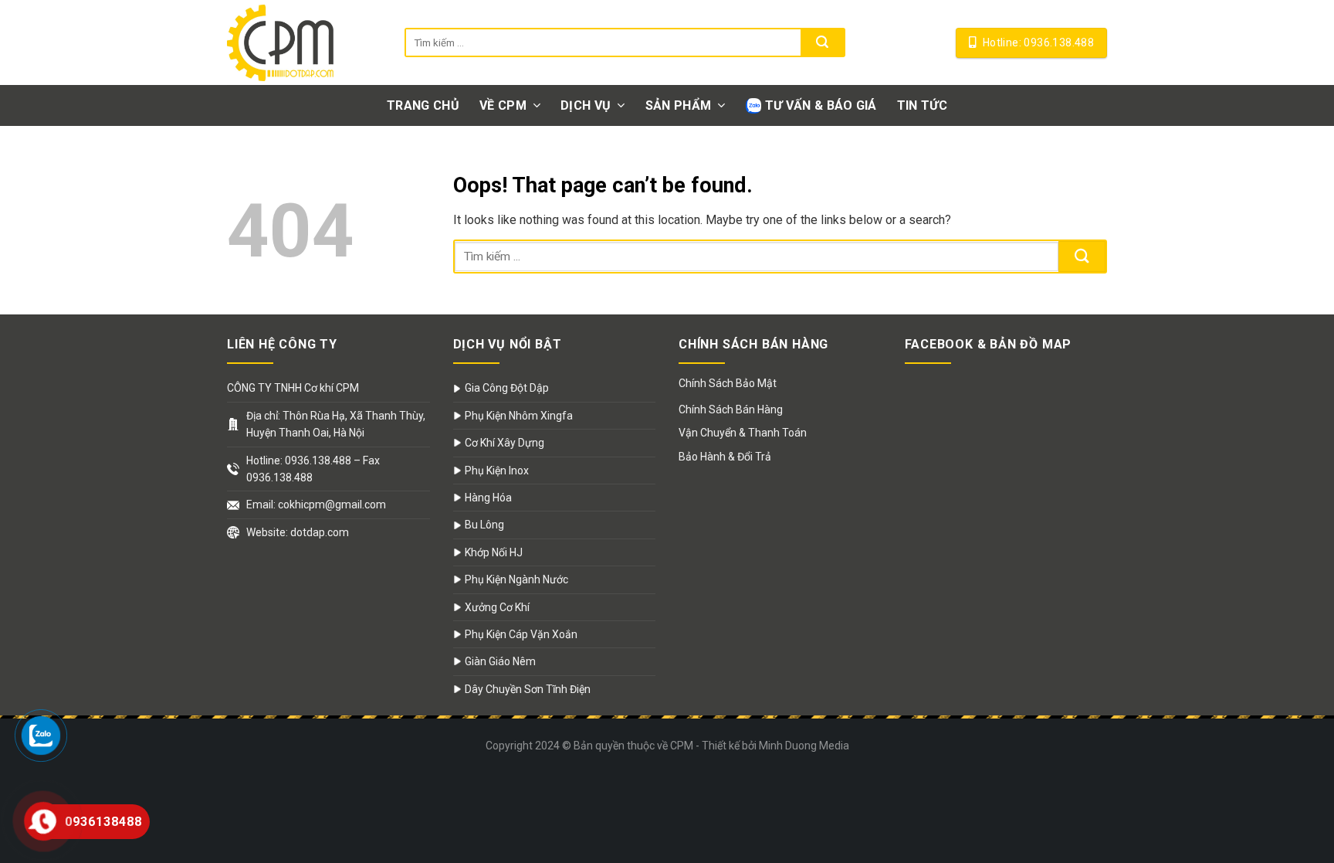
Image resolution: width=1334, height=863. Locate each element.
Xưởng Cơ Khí (497, 607)
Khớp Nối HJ (494, 552)
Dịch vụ (585, 105)
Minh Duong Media (804, 745)
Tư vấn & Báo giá (821, 105)
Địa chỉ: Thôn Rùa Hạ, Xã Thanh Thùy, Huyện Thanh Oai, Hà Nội (335, 424)
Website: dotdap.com (297, 532)
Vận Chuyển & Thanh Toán (743, 432)
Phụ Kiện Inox (497, 470)
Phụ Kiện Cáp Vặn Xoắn (521, 634)
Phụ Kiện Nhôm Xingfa (519, 415)
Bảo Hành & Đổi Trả (725, 456)
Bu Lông (484, 524)
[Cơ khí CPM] (304, 42)
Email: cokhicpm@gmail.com (316, 504)
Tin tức (922, 105)
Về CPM (502, 105)
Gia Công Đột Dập (507, 388)
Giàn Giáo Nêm (500, 661)
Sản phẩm (678, 105)
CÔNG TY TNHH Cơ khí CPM (293, 388)
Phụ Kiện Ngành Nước (516, 579)
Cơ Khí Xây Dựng (504, 443)
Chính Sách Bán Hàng (731, 409)
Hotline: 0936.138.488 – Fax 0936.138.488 (313, 469)
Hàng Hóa (488, 497)
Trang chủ (423, 105)
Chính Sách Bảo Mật (728, 383)
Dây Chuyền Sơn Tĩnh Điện (528, 689)
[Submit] (822, 42)
